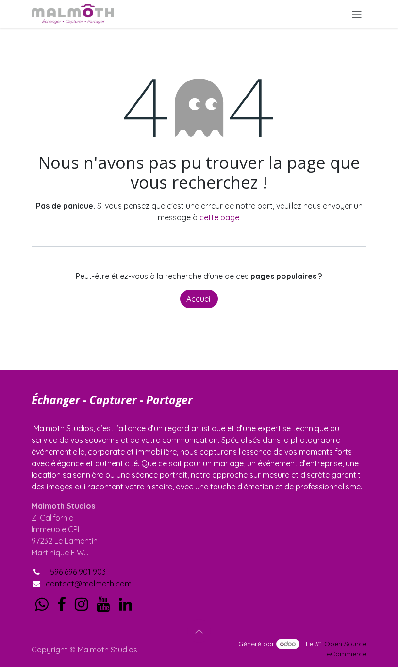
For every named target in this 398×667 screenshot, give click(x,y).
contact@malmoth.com (89, 583)
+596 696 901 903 (76, 572)
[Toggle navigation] (356, 14)
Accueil (199, 299)
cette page (219, 217)
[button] (199, 631)
